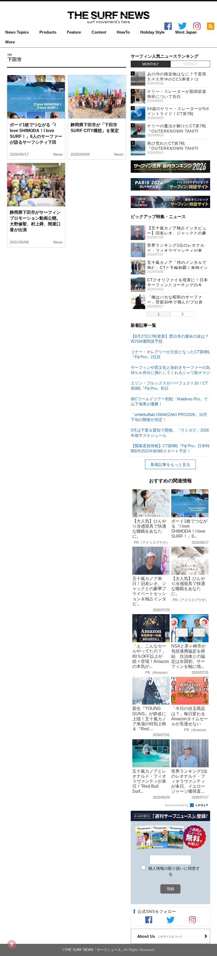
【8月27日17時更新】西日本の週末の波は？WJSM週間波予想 (170, 338)
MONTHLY (150, 64)
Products (47, 32)
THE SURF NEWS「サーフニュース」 (94, 950)
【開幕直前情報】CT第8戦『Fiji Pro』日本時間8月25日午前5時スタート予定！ (170, 448)
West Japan (186, 32)
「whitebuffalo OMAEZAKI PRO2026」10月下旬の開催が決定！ (169, 417)
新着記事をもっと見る (170, 464)
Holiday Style (152, 32)
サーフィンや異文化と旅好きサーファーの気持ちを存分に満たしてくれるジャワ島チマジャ (170, 369)
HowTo (123, 32)
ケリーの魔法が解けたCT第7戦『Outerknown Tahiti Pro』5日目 (176, 131)
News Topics (17, 32)
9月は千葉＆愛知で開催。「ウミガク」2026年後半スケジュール (170, 432)
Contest (99, 32)
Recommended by (177, 805)
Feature (74, 32)
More (10, 42)
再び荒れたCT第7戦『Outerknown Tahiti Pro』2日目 (172, 148)
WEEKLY (190, 64)
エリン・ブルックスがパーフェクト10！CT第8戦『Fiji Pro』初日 (169, 385)
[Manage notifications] (11, 944)
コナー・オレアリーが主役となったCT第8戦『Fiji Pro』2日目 (170, 354)
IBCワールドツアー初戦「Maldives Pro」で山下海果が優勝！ (169, 401)
